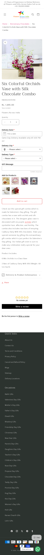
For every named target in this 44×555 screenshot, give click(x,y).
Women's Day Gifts (12, 504)
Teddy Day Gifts (11, 482)
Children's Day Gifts (13, 460)
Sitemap (8, 373)
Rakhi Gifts (9, 394)
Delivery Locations (12, 379)
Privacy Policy (10, 357)
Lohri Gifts (9, 521)
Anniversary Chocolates (19, 24)
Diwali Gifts (9, 416)
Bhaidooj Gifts (10, 422)
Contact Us (9, 346)
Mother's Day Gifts (12, 405)
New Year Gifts (10, 438)
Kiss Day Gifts (10, 499)
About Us (8, 340)
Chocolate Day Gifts (13, 477)
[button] (5, 14)
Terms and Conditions (13, 351)
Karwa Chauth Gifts (12, 515)
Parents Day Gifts (11, 444)
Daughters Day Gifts (13, 449)
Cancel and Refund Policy (15, 362)
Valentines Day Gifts (13, 400)
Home (4, 24)
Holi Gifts (8, 510)
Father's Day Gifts (12, 411)
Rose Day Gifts (10, 466)
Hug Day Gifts (10, 493)
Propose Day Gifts (12, 471)
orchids (28, 222)
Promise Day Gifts (12, 488)
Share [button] (6, 283)
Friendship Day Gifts (13, 427)
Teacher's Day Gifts (12, 455)
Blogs (7, 368)
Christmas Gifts (11, 433)
